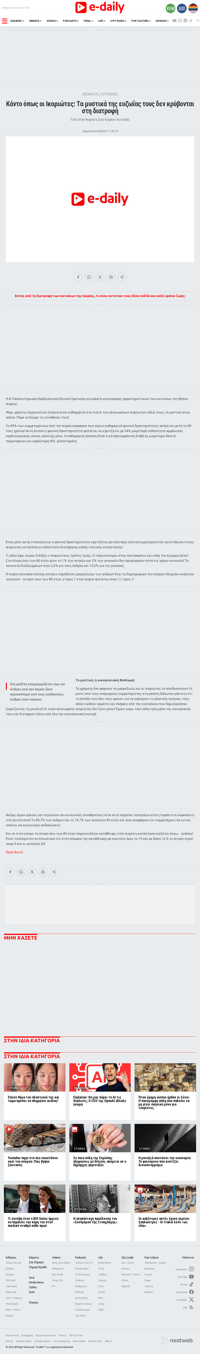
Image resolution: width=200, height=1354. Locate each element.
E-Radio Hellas (24, 1341)
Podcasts (80, 1257)
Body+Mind (104, 1262)
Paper (148, 1280)
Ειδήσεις (11, 1257)
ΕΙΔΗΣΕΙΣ (16, 20)
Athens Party (95, 1341)
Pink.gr (10, 1341)
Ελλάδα (10, 1268)
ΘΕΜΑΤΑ (34, 20)
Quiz (32, 1292)
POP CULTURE (139, 20)
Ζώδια (33, 1287)
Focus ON (57, 1280)
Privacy (62, 1335)
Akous (108, 1341)
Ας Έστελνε (81, 1298)
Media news (36, 1282)
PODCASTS (69, 20)
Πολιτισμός (12, 1304)
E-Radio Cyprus (43, 1341)
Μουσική (149, 1268)
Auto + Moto (13, 1309)
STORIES (110, 94)
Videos (56, 1257)
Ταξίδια (102, 1274)
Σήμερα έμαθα (38, 1267)
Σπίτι (101, 1286)
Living (101, 1304)
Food (101, 1268)
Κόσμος (10, 1274)
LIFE (100, 20)
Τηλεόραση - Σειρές (155, 1262)
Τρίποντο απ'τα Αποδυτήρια (83, 1265)
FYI (53, 1286)
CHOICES (160, 20)
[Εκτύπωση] (111, 277)
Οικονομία (11, 1286)
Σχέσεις (102, 1280)
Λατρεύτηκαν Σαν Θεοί (82, 1312)
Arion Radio (79, 1341)
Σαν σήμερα (36, 1262)
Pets (100, 1298)
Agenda (125, 1286)
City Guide (127, 1257)
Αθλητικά (11, 1292)
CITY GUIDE (117, 20)
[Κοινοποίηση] (122, 277)
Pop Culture (152, 1257)
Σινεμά (148, 1274)
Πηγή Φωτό (14, 852)
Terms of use (76, 1335)
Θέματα (34, 1257)
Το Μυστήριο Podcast (82, 1277)
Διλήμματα (58, 1268)
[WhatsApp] (89, 277)
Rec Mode (57, 1274)
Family (101, 1292)
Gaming (149, 1286)
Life (100, 1257)
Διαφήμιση (27, 1335)
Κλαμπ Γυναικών (84, 1304)
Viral (31, 1277)
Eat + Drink (127, 1262)
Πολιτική (10, 1280)
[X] (100, 277)
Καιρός (9, 1315)
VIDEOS (51, 20)
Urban (124, 1280)
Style (101, 1309)
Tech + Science (14, 1298)
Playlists (149, 1292)
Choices (33, 1302)
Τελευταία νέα (13, 1262)
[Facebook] (78, 277)
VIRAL (87, 20)
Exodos (125, 1268)
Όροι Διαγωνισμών (46, 1335)
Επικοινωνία (12, 1335)
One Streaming (62, 1341)
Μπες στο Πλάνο (61, 1262)
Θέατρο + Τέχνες (130, 1274)
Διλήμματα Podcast (81, 1289)
